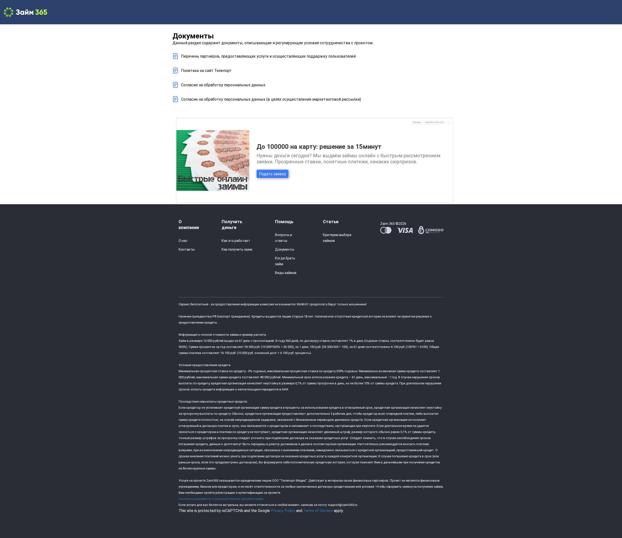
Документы (284, 249)
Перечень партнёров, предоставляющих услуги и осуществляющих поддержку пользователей (268, 56)
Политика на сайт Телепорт (206, 70)
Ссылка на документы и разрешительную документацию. (221, 499)
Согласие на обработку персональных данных (223, 85)
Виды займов (285, 273)
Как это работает (236, 241)
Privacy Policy (283, 510)
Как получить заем (237, 249)
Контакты (187, 249)
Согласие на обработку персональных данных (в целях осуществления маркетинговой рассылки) (271, 99)
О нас (183, 241)
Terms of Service (318, 510)
